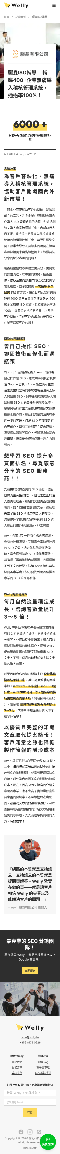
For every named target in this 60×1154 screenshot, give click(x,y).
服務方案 (17, 1067)
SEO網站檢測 (43, 1072)
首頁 (6, 17)
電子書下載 (43, 1067)
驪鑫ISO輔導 (39, 17)
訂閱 (30, 1113)
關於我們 (17, 1062)
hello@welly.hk (30, 1037)
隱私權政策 (30, 1148)
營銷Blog (43, 1062)
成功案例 (20, 17)
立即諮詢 (30, 970)
